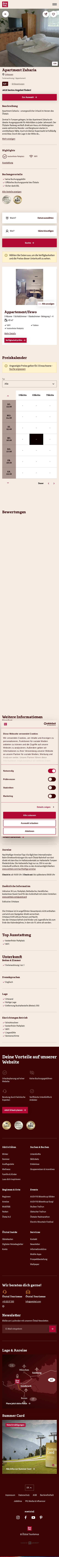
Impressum (10, 1495)
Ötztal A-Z (6, 1217)
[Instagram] (18, 1517)
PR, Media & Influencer (35, 1501)
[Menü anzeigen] (54, 4)
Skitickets (34, 1159)
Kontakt (33, 1239)
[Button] (52, 1329)
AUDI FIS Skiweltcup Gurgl (41, 1201)
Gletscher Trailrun (38, 1211)
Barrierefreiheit (47, 1495)
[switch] (52, 779)
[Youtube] (33, 1517)
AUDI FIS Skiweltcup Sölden (42, 1196)
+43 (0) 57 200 (8, 1301)
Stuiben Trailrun (37, 1206)
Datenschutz (24, 1495)
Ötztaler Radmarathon (40, 1217)
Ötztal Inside (9, 1232)
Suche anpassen (17, 369)
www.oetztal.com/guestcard (14, 897)
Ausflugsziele (8, 1164)
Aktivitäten (9, 1147)
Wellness (6, 1169)
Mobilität (6, 1206)
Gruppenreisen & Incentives (42, 1169)
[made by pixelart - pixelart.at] (29, 1543)
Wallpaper (34, 1264)
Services (35, 1232)
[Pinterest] (41, 1517)
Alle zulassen (29, 815)
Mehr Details (10, 333)
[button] (29, 1487)
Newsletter (35, 1244)
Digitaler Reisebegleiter (12, 1244)
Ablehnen (29, 831)
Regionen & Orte (11, 1189)
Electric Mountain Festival (41, 1222)
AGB (35, 1495)
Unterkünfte (35, 1154)
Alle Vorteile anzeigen (11, 191)
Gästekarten (7, 1239)
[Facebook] (25, 1517)
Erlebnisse (34, 1164)
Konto (4, 1249)
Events (34, 1189)
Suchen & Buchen (39, 1147)
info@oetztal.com (33, 1301)
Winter (5, 1154)
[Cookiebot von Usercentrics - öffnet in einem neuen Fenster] (44, 724)
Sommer (5, 1159)
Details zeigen (43, 807)
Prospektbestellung (38, 1259)
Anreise (5, 1201)
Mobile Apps (35, 1254)
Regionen (6, 1196)
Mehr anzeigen (8, 139)
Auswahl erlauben (29, 823)
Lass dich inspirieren (11, 1179)
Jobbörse (18, 1501)
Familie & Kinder (9, 1174)
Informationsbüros (38, 1249)
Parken (5, 1211)
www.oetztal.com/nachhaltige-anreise (19, 869)
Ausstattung (7, 162)
